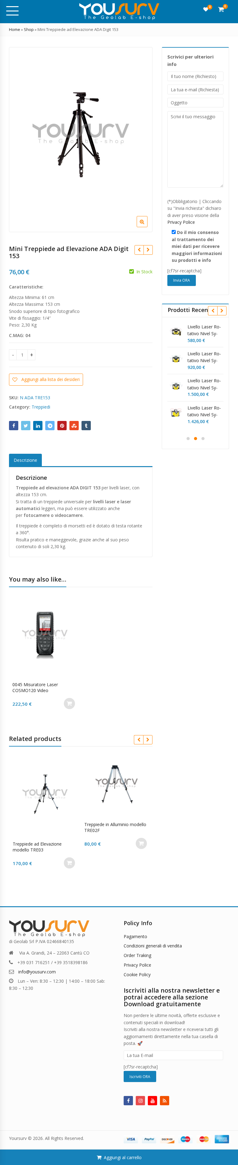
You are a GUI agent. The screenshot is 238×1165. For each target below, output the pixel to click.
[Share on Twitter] (25, 425)
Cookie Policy (137, 974)
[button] (147, 226)
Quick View (47, 684)
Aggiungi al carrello (123, 1157)
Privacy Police (181, 222)
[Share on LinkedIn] (37, 425)
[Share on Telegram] (50, 425)
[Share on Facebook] (13, 425)
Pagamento (135, 936)
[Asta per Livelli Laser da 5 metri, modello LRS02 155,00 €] (138, 249)
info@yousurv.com (37, 972)
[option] (80, 140)
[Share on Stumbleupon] (74, 425)
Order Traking (137, 955)
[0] (205, 9)
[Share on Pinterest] (62, 425)
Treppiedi (41, 407)
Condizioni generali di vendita (153, 946)
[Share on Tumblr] (86, 425)
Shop (29, 29)
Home (14, 29)
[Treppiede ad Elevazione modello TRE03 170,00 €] (147, 249)
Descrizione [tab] (25, 460)
